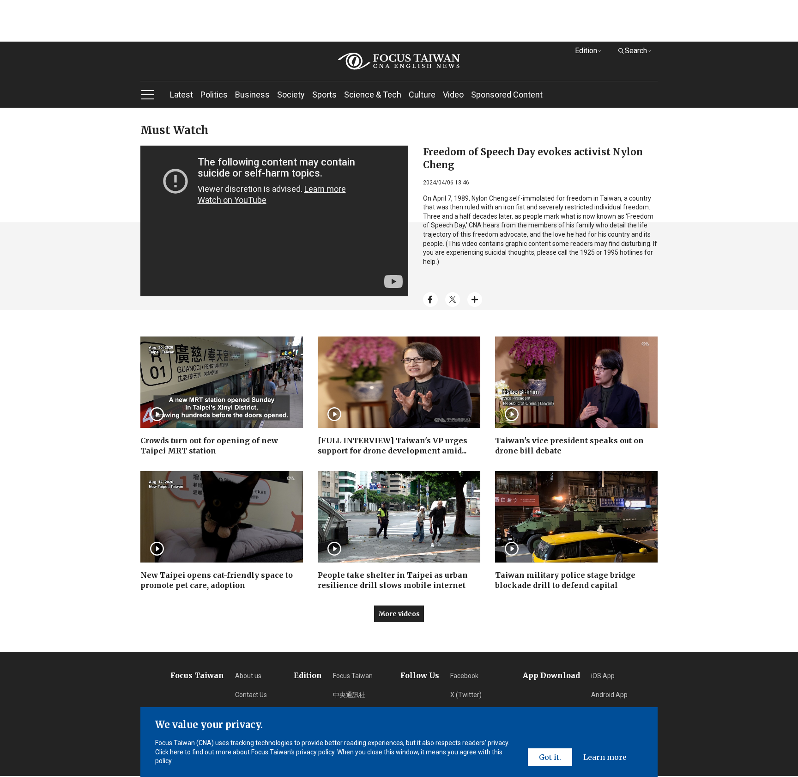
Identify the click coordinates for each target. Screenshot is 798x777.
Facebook (464, 675)
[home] (399, 61)
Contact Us (251, 694)
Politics (214, 94)
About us (248, 675)
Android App (609, 694)
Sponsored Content (507, 94)
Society (291, 94)
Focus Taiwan (353, 675)
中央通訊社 (349, 694)
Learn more (605, 757)
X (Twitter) (466, 694)
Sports (324, 94)
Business (252, 94)
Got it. (550, 757)
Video (453, 94)
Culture (422, 94)
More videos (399, 614)
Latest (181, 94)
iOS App (603, 675)
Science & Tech (372, 94)
